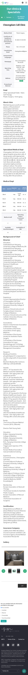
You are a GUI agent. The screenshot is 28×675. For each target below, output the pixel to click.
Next (25, 571)
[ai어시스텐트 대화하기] (24, 671)
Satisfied (4, 610)
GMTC (3, 639)
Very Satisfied (5, 607)
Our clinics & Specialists (21, 17)
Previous (3, 571)
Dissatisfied (5, 615)
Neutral (4, 612)
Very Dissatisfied (6, 618)
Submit (3, 621)
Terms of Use (11, 639)
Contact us (21, 639)
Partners (8, 17)
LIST (22, 585)
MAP (21, 80)
